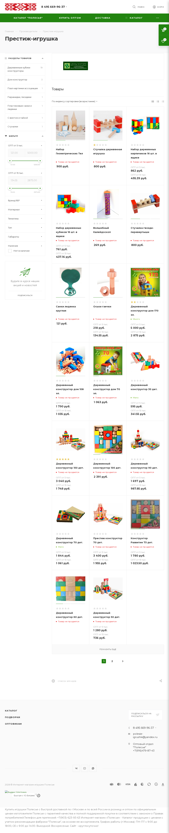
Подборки (12, 717)
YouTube (84, 768)
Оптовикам (13, 723)
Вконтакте (76, 768)
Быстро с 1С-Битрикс (24, 795)
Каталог (11, 710)
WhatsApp (93, 768)
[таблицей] (163, 101)
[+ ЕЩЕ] (158, 18)
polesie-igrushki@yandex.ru (145, 735)
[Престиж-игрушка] (75, 66)
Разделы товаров (19, 58)
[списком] (158, 101)
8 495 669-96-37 (53, 6)
